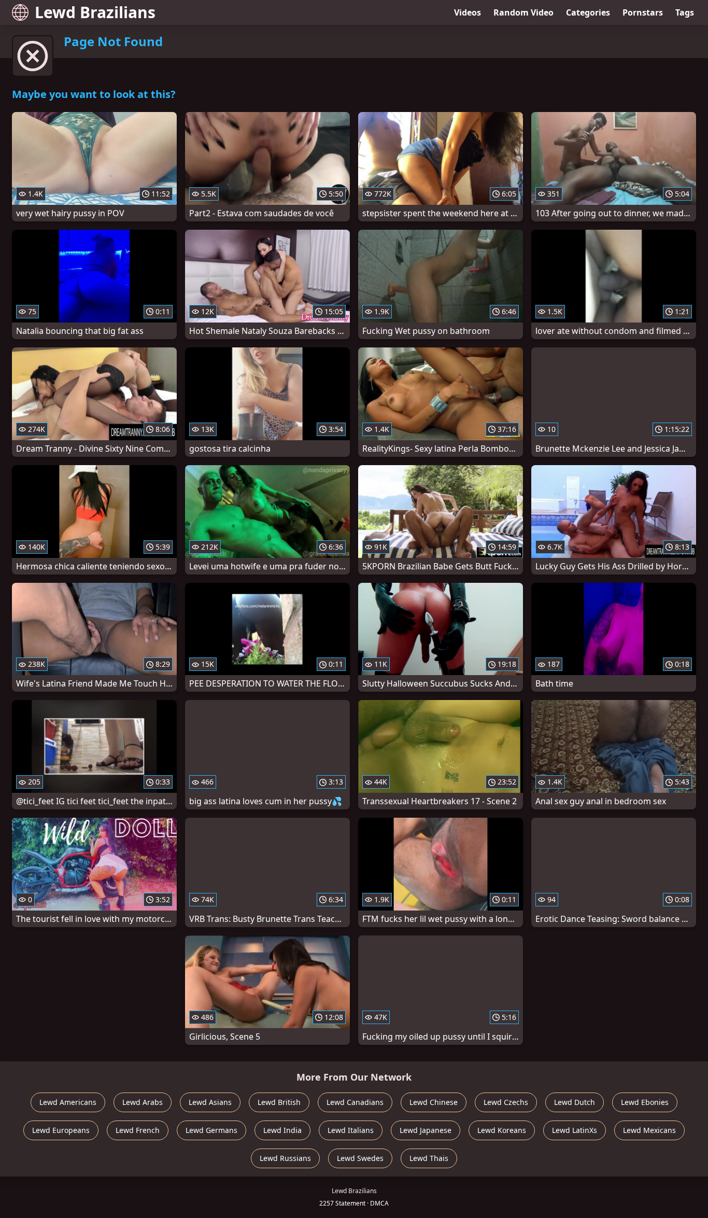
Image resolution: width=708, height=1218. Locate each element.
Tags (684, 12)
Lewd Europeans (61, 1130)
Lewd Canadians (355, 1102)
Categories (588, 12)
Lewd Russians (285, 1158)
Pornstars (642, 12)
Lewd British (279, 1102)
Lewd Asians (210, 1102)
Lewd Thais (428, 1158)
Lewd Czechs (506, 1102)
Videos (467, 12)
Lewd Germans (211, 1130)
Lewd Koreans (501, 1130)
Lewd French (138, 1130)
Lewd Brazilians (95, 12)
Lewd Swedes (360, 1158)
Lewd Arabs (142, 1102)
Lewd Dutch (574, 1102)
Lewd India (282, 1130)
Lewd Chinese (433, 1102)
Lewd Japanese (425, 1130)
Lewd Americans (67, 1102)
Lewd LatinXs (574, 1130)
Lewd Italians (351, 1130)
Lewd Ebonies (645, 1102)
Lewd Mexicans (649, 1130)
